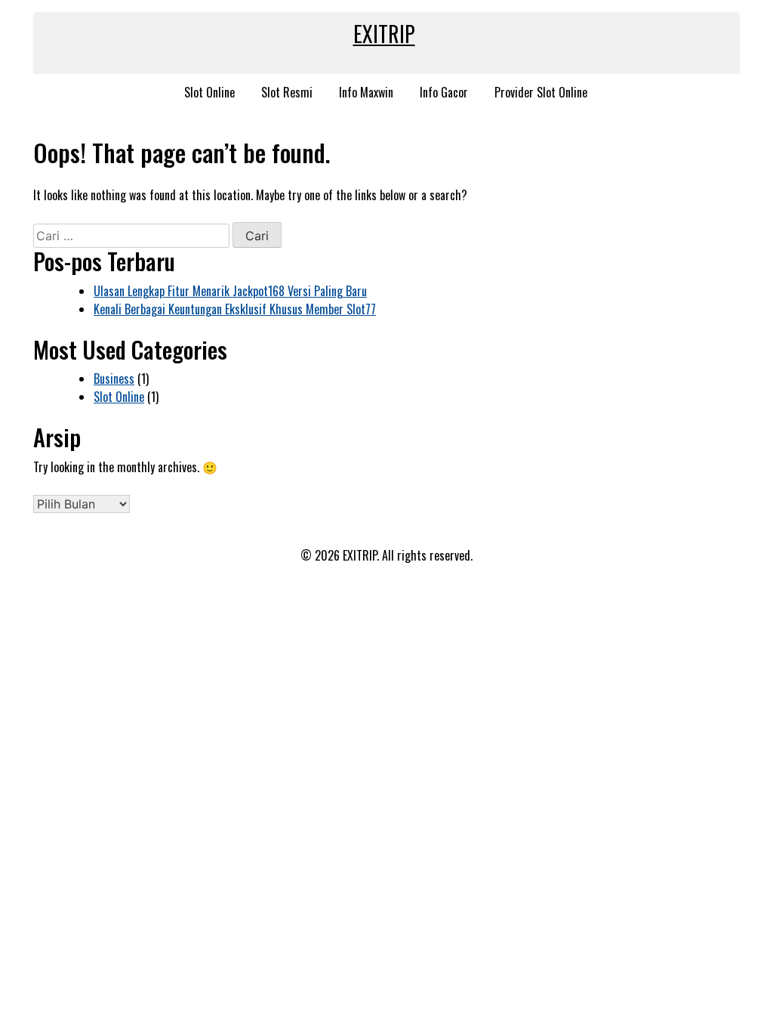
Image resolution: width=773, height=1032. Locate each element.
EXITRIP (384, 33)
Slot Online (209, 92)
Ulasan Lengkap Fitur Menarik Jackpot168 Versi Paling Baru (230, 291)
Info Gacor (444, 92)
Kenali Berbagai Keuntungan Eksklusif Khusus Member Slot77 (235, 309)
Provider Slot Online (540, 92)
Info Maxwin (366, 92)
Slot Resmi (287, 92)
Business (114, 378)
